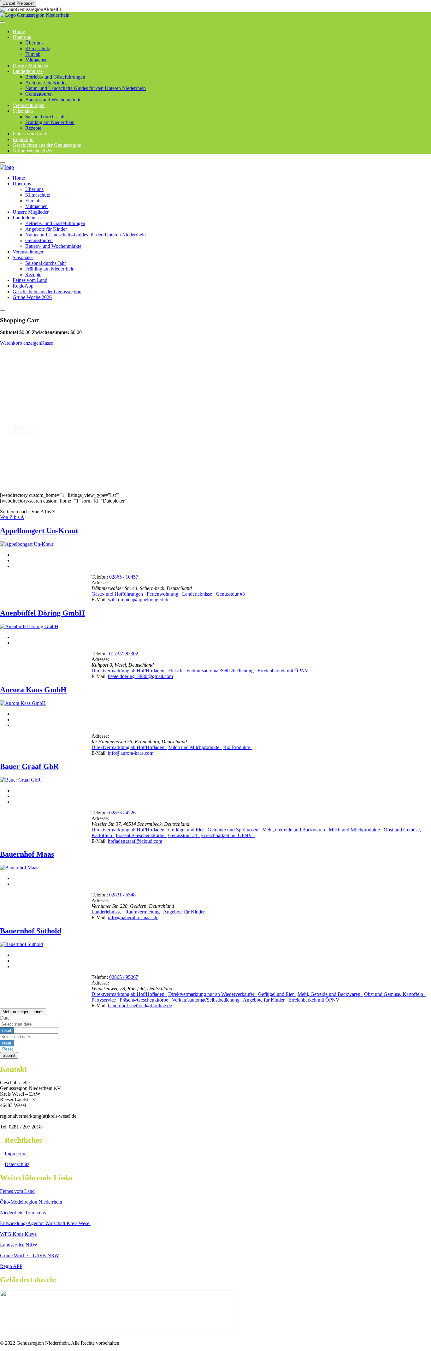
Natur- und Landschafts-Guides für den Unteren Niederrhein (85, 88)
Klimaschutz (37, 48)
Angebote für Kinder (46, 82)
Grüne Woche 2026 (32, 150)
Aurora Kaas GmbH (33, 690)
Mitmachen (36, 206)
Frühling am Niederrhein (49, 122)
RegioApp (23, 286)
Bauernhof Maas (27, 854)
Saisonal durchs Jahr (45, 116)
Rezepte (33, 274)
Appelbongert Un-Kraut (39, 531)
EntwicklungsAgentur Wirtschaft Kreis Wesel (45, 1223)
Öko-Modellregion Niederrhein (31, 1202)
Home (19, 178)
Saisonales (23, 111)
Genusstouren (39, 94)
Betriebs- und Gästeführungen (55, 77)
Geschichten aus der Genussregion (47, 291)
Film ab (32, 54)
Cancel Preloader (18, 3)
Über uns (22, 37)
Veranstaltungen (28, 251)
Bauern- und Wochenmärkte (53, 99)
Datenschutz (17, 1164)
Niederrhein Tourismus (23, 1212)
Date (4, 1018)
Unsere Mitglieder (31, 212)
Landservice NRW (18, 1244)
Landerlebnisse (28, 71)
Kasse (47, 343)
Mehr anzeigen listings (23, 1011)
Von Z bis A (12, 517)
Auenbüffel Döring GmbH (42, 613)
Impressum (16, 1153)
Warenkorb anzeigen (20, 343)
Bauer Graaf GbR (29, 766)
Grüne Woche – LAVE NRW (29, 1255)
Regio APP (11, 1266)
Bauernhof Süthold (30, 931)
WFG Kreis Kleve (18, 1234)
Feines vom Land (30, 280)
